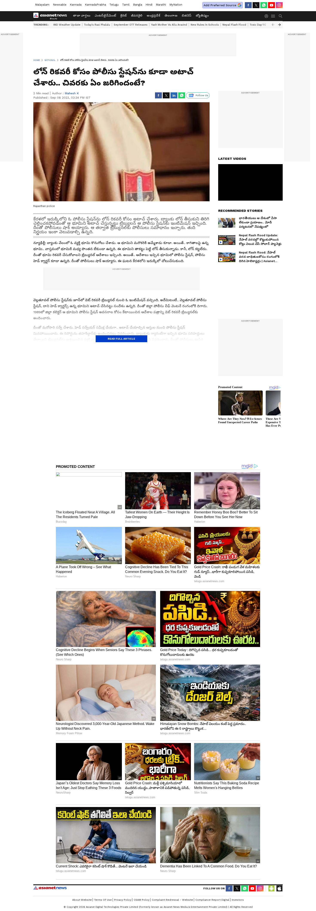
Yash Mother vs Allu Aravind (169, 24)
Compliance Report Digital (212, 899)
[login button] (267, 16)
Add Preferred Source (220, 5)
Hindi (149, 4)
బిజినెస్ (186, 15)
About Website (82, 899)
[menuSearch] (280, 16)
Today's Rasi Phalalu (97, 24)
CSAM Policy (141, 899)
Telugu (114, 4)
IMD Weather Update (66, 24)
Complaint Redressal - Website (172, 899)
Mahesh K (72, 93)
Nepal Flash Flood (234, 24)
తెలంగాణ (170, 15)
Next (279, 24)
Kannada (75, 4)
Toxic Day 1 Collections (264, 24)
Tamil (126, 4)
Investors (238, 899)
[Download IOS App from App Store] (279, 888)
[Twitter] (256, 5)
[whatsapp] (263, 5)
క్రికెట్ (123, 15)
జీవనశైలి (136, 15)
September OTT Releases (130, 24)
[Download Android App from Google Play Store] (271, 888)
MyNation (175, 4)
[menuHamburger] (273, 16)
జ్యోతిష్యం (202, 15)
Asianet (50, 887)
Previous (273, 24)
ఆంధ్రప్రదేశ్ (153, 15)
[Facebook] (248, 5)
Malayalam (42, 4)
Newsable (59, 4)
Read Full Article (121, 338)
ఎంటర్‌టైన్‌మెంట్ (105, 15)
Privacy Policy (122, 899)
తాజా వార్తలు (81, 15)
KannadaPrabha (95, 4)
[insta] (279, 5)
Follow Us (202, 95)
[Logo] (51, 16)
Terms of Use (103, 899)
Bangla (137, 4)
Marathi (161, 4)
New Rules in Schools (205, 24)
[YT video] (271, 5)
